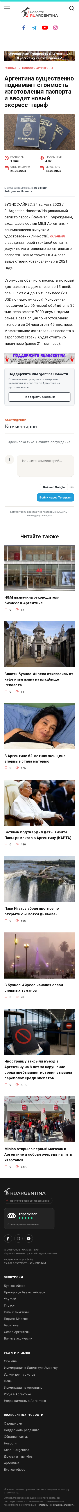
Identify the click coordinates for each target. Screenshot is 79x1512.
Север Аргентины (17, 1332)
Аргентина (11, 1463)
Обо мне (10, 1361)
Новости (10, 1443)
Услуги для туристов (19, 1374)
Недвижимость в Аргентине (25, 1400)
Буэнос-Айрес (14, 1285)
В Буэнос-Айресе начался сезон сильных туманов (33, 988)
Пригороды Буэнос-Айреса (24, 1292)
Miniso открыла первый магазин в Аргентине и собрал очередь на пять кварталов (38, 1154)
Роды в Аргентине (17, 1394)
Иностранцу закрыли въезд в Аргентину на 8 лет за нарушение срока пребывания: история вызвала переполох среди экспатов (38, 1069)
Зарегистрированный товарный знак (29, 1200)
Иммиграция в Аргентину (23, 1387)
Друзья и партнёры (18, 1456)
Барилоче (11, 1325)
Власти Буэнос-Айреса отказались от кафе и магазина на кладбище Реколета (38, 679)
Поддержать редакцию (39, 397)
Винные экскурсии (18, 1338)
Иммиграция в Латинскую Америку (31, 1367)
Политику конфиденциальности (55, 1504)
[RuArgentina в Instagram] (18, 1238)
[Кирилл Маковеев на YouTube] (29, 1238)
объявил (57, 236)
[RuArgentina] (25, 1193)
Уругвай (10, 1299)
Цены (8, 1381)
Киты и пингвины (16, 1312)
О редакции (13, 1423)
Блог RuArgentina (16, 1450)
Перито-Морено (16, 1318)
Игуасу (9, 1305)
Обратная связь (16, 1436)
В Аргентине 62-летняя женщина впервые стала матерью (34, 758)
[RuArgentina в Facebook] (8, 1238)
